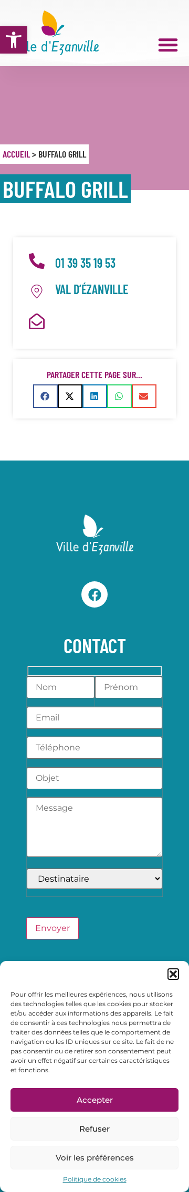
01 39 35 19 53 (85, 262)
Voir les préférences (95, 1158)
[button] (13, 40)
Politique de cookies (95, 1179)
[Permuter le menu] (168, 44)
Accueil (16, 154)
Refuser (94, 1129)
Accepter (95, 1100)
